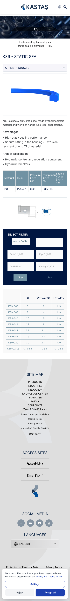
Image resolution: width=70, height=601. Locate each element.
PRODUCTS (35, 381)
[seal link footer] (35, 463)
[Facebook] (21, 523)
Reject (19, 592)
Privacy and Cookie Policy (49, 576)
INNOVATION (35, 389)
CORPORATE (35, 405)
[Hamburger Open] (6, 7)
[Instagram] (49, 523)
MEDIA (35, 401)
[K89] (35, 211)
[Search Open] (65, 7)
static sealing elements (31, 45)
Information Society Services (35, 428)
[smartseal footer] (35, 475)
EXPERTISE (35, 397)
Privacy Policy (35, 423)
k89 (50, 45)
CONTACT (35, 434)
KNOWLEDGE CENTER (35, 393)
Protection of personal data (35, 414)
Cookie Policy (35, 419)
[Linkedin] (30, 523)
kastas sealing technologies (35, 42)
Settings (34, 584)
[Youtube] (39, 523)
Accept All (50, 592)
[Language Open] (59, 7)
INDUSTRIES (35, 385)
